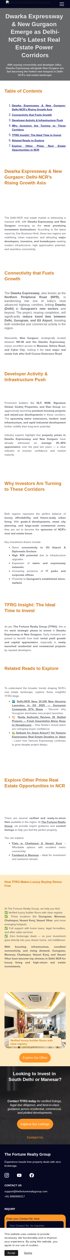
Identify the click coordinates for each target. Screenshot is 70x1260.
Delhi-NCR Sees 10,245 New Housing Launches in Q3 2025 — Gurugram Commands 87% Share (39, 705)
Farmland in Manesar (25, 855)
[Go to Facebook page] (31, 1175)
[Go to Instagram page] (6, 1175)
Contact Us (35, 1137)
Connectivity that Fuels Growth (32, 114)
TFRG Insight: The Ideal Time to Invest (36, 135)
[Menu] (62, 4)
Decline (28, 1253)
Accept (11, 1253)
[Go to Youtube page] (19, 1175)
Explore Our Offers (35, 1057)
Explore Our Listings (35, 1124)
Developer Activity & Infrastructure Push (37, 120)
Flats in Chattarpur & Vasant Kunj (37, 843)
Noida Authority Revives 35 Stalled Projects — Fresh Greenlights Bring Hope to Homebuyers (39, 721)
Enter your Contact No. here (23, 1218)
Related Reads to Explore (28, 140)
